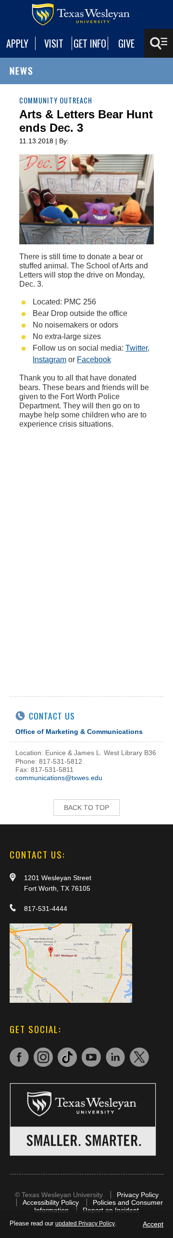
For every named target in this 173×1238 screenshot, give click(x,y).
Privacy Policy (138, 1195)
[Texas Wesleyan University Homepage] (86, 14)
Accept (153, 1224)
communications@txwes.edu (58, 778)
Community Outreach (55, 100)
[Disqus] (86, 557)
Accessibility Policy (51, 1202)
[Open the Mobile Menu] (158, 43)
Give (126, 43)
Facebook (94, 359)
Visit (53, 43)
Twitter (136, 348)
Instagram (49, 359)
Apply (17, 43)
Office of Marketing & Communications (79, 731)
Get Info (90, 43)
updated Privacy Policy (85, 1223)
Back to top (86, 807)
